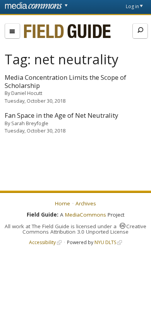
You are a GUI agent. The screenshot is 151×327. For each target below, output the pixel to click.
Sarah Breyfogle (29, 123)
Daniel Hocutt (26, 92)
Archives (86, 203)
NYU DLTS (105, 242)
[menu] (12, 31)
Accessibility (42, 242)
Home (62, 203)
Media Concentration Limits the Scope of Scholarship (65, 81)
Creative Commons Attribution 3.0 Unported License (84, 229)
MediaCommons (85, 214)
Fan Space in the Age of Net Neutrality (61, 115)
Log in (132, 6)
